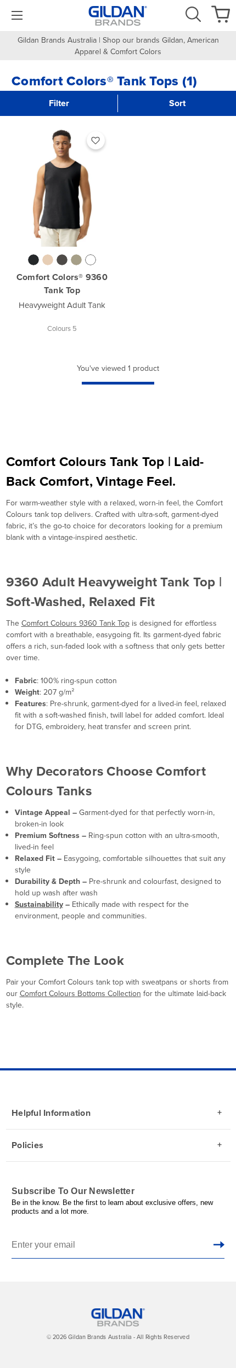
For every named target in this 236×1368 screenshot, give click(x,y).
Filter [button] (59, 103)
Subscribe (218, 1245)
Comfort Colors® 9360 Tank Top (62, 283)
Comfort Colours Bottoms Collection (80, 993)
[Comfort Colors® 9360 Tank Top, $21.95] (62, 186)
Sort (177, 103)
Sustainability (39, 904)
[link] (16, 16)
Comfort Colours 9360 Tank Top (75, 623)
